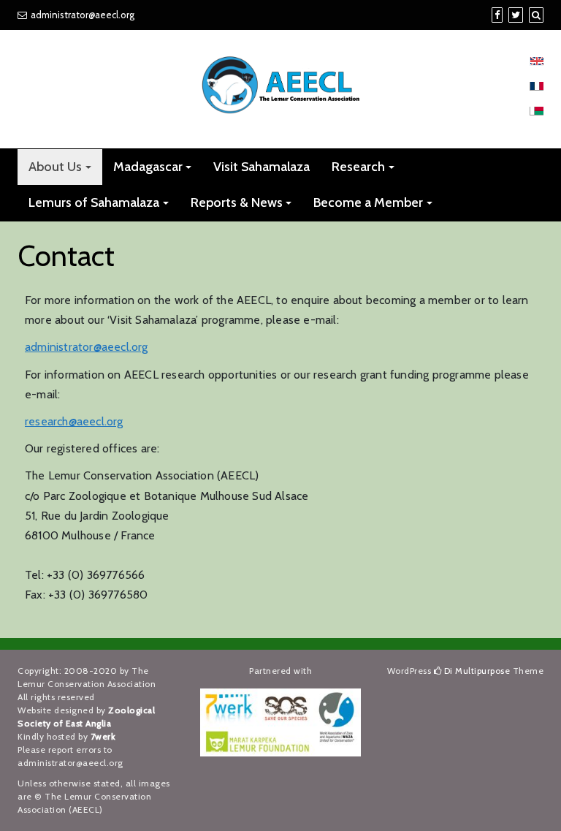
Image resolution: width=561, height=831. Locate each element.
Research (358, 167)
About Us (55, 167)
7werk (103, 736)
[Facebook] (497, 14)
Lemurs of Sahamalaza (93, 202)
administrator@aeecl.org (82, 14)
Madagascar (148, 167)
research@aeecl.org (74, 421)
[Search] (536, 14)
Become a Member (368, 202)
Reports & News (237, 202)
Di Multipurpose (475, 670)
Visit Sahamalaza (261, 167)
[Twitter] (515, 14)
